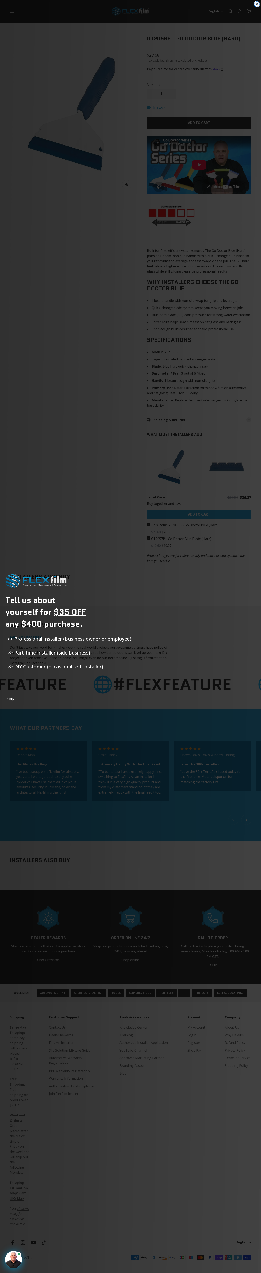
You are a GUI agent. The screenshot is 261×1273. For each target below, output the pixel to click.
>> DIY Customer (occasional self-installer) (55, 666)
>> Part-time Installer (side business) (48, 652)
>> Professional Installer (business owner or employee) (69, 638)
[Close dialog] (256, 4)
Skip (10, 699)
